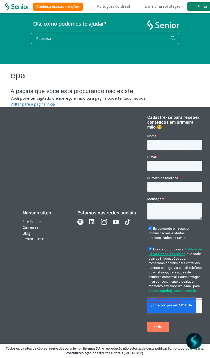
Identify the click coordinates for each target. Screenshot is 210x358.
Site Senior (32, 221)
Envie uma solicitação (163, 6)
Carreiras (31, 227)
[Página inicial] (17, 6)
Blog (26, 233)
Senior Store (33, 238)
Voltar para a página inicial (33, 104)
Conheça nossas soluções (58, 6)
